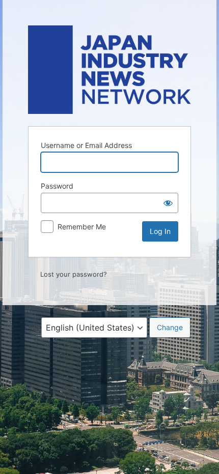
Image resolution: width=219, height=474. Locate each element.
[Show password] (168, 203)
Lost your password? (73, 274)
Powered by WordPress (109, 69)
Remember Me (82, 226)
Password (57, 186)
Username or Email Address (86, 145)
